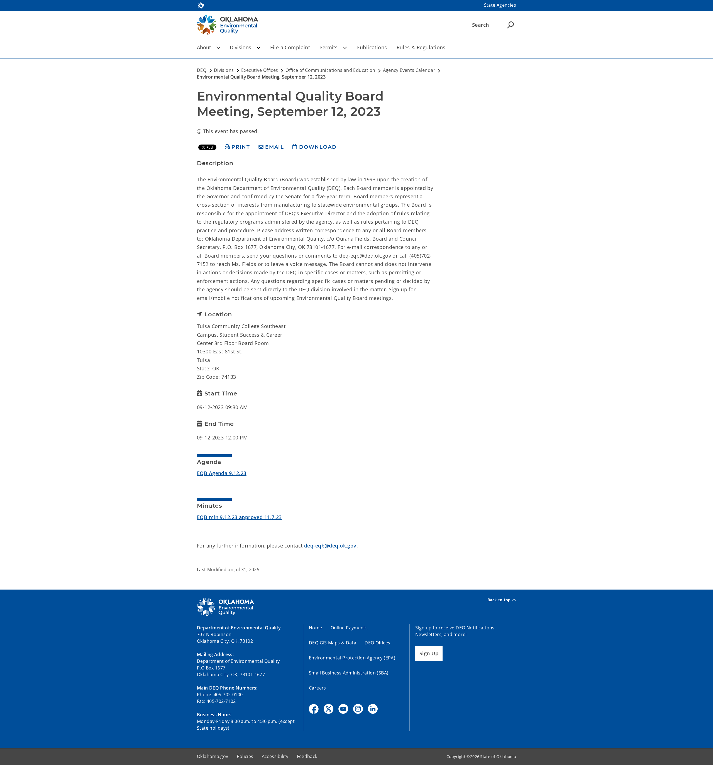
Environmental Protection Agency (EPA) (352, 658)
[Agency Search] (510, 24)
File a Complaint (290, 47)
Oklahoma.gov (212, 756)
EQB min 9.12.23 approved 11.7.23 (239, 517)
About (204, 47)
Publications (371, 47)
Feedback (307, 756)
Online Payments (349, 628)
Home (315, 628)
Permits (328, 47)
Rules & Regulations (421, 47)
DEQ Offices (377, 643)
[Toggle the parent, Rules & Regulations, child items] (447, 47)
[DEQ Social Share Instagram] (358, 709)
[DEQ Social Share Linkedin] (373, 709)
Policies (245, 756)
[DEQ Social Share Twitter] (328, 709)
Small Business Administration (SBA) (348, 673)
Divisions (240, 47)
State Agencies (500, 5)
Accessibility (275, 756)
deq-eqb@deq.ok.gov (330, 545)
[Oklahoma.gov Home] (201, 5)
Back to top (499, 600)
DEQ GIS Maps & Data (332, 643)
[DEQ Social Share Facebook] (314, 709)
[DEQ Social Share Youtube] (343, 709)
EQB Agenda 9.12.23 (221, 473)
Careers (317, 688)
